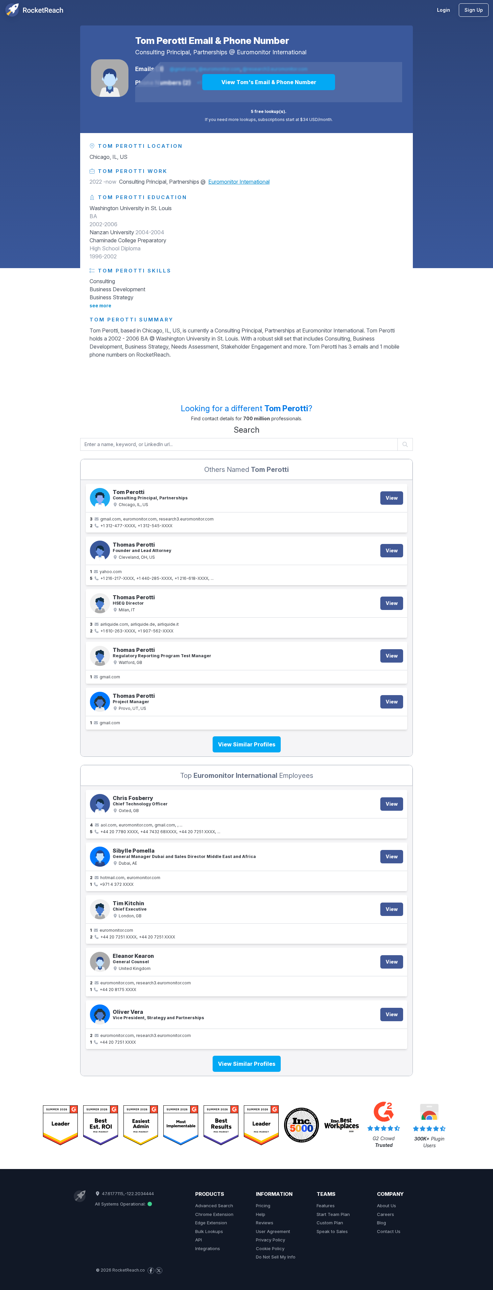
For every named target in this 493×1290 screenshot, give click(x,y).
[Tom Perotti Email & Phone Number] (109, 78)
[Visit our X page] (159, 1270)
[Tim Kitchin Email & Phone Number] (100, 909)
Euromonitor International (272, 52)
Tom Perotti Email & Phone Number (212, 40)
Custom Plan (330, 1222)
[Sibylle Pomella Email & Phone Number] (100, 857)
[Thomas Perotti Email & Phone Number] (100, 551)
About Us (386, 1205)
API (198, 1239)
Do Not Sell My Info (275, 1257)
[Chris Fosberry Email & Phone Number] (100, 804)
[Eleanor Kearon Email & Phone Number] (100, 962)
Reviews (264, 1222)
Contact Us (388, 1231)
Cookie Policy (270, 1248)
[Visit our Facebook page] (151, 1270)
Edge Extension (211, 1222)
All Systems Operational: (121, 1204)
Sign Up (473, 10)
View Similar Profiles (246, 744)
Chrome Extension (214, 1214)
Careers (385, 1214)
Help (260, 1214)
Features (326, 1205)
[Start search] (405, 444)
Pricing (263, 1205)
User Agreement (273, 1231)
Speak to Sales (332, 1231)
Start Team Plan (333, 1214)
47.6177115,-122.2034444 (127, 1193)
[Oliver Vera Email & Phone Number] (100, 1014)
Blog (381, 1222)
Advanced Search (214, 1205)
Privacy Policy (270, 1239)
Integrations (207, 1248)
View (392, 498)
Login (443, 10)
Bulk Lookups (209, 1231)
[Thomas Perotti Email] (100, 656)
